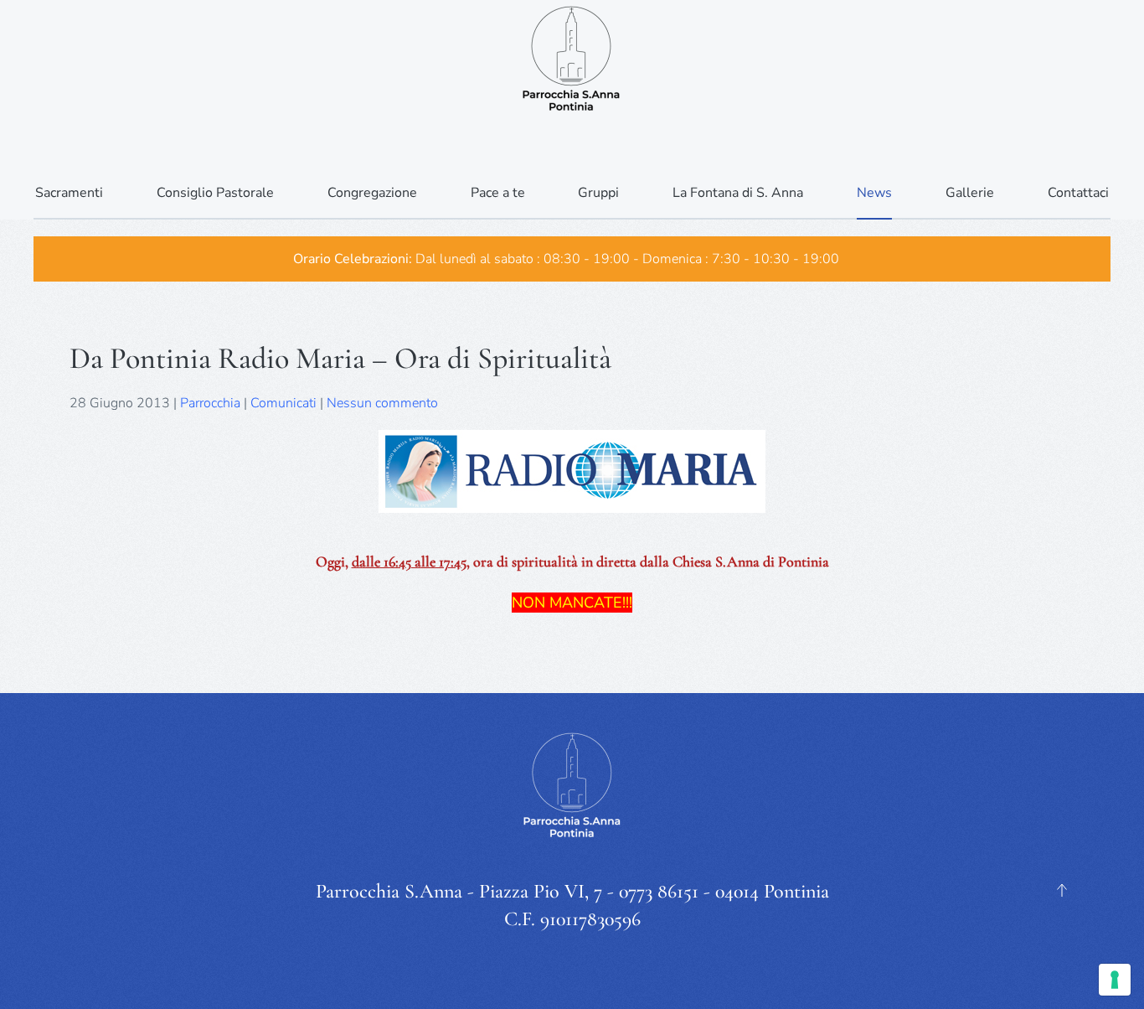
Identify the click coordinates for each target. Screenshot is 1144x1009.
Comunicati (283, 403)
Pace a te (498, 193)
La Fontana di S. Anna (737, 193)
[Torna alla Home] (572, 58)
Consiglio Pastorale (215, 193)
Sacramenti (69, 193)
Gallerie (970, 193)
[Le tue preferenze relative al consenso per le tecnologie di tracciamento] (1115, 980)
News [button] (874, 193)
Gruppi (598, 193)
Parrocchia (210, 403)
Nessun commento (382, 403)
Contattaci (1078, 193)
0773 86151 (658, 891)
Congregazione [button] (372, 193)
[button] (1061, 890)
